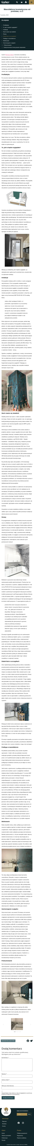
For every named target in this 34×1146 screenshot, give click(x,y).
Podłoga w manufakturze (9, 38)
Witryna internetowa (8, 1085)
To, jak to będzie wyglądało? (10, 27)
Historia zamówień (6, 1135)
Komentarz (5, 1057)
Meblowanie (6, 40)
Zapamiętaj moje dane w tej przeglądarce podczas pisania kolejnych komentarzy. (17, 1093)
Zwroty (4, 1126)
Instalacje (5, 29)
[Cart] (21, 2)
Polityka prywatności (22, 1133)
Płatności (4, 1121)
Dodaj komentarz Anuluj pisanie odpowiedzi (14, 47)
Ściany (4, 34)
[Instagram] (23, 1123)
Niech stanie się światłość (9, 31)
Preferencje (5, 1138)
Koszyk (3, 1140)
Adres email (6, 1079)
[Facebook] (19, 1123)
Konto (3, 1133)
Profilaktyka (6, 25)
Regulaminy (20, 1135)
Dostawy (4, 1123)
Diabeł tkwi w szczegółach (9, 36)
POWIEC (25, 1144)
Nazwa (4, 1074)
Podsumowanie (7, 45)
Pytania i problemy (21, 1138)
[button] (17, 2)
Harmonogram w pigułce (9, 43)
